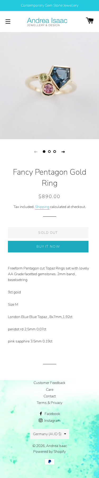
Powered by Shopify (49, 451)
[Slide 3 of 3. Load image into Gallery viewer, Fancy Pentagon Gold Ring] (55, 151)
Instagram (52, 420)
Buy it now (48, 246)
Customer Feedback (49, 382)
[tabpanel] (49, 85)
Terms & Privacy (49, 402)
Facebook (52, 413)
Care (49, 389)
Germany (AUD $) (47, 434)
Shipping (42, 206)
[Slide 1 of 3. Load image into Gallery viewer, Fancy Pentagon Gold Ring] (44, 151)
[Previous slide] (36, 151)
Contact (50, 396)
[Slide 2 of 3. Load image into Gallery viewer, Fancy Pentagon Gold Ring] (49, 151)
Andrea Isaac (56, 445)
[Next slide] (63, 151)
